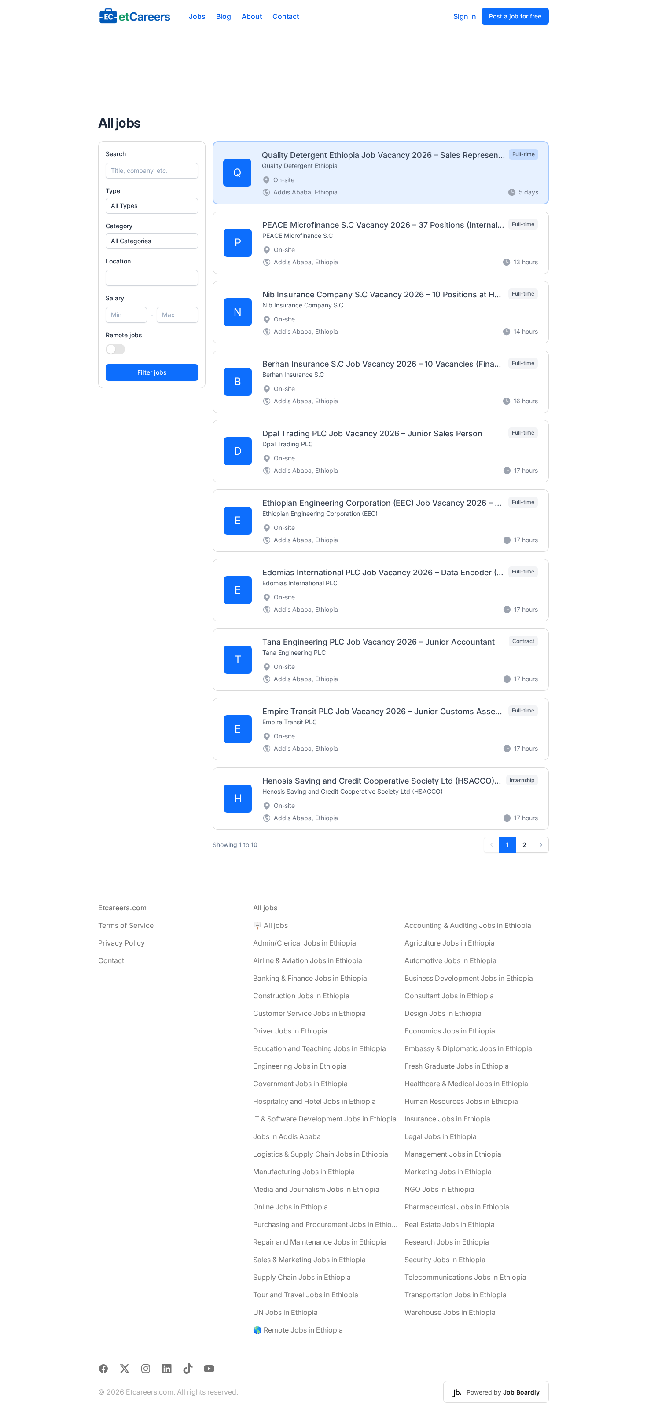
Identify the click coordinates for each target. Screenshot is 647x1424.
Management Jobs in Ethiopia (452, 1154)
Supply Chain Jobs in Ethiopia (302, 1277)
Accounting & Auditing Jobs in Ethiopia (467, 925)
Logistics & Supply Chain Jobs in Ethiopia (320, 1154)
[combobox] (152, 278)
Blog (223, 16)
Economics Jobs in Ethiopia (449, 1030)
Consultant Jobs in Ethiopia (449, 995)
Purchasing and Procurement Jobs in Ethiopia (325, 1224)
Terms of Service (126, 925)
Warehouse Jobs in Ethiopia (450, 1312)
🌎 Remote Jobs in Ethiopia (298, 1329)
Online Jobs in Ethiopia (290, 1206)
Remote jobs (124, 335)
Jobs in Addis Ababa (287, 1136)
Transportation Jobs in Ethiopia (455, 1294)
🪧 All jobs (270, 925)
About (252, 16)
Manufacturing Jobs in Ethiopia (304, 1171)
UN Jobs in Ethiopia (285, 1312)
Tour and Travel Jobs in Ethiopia (305, 1294)
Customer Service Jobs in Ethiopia (309, 1013)
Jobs (197, 16)
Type (113, 190)
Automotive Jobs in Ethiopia (450, 960)
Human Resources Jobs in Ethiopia (461, 1101)
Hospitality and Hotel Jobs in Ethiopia (314, 1101)
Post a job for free (515, 16)
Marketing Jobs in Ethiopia (448, 1171)
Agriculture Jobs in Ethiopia (449, 942)
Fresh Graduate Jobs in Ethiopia (456, 1066)
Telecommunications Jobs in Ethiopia (465, 1277)
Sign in (464, 16)
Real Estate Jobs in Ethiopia (449, 1224)
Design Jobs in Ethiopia (443, 1013)
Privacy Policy (121, 942)
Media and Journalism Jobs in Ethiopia (316, 1189)
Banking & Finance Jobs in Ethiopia (310, 978)
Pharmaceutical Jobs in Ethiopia (456, 1206)
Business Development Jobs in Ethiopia (468, 978)
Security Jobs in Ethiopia (444, 1259)
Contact (285, 16)
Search (116, 153)
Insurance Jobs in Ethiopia (447, 1118)
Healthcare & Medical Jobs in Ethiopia (466, 1083)
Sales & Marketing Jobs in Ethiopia (309, 1259)
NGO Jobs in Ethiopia (439, 1189)
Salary (115, 298)
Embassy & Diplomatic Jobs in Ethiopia (468, 1048)
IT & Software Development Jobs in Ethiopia (325, 1118)
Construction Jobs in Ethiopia (301, 995)
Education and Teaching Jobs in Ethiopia (319, 1048)
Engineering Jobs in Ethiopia (299, 1066)
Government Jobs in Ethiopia (300, 1083)
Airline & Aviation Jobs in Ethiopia (307, 960)
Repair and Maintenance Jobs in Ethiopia (319, 1242)
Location (118, 261)
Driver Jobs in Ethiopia (290, 1030)
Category (119, 226)
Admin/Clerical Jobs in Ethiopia (304, 942)
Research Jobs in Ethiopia (446, 1242)
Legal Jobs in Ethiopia (440, 1136)
